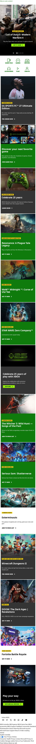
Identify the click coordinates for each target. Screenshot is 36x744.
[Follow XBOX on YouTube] (26, 720)
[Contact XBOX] (3, 720)
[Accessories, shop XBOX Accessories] (9, 68)
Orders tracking (24, 730)
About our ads (12, 743)
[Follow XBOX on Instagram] (14, 720)
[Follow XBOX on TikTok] (22, 720)
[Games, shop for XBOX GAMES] (18, 60)
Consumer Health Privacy (7, 739)
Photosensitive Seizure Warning (9, 728)
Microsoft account (25, 728)
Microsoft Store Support (7, 730)
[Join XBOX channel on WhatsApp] (18, 720)
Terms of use (19, 741)
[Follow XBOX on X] (10, 720)
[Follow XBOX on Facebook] (7, 720)
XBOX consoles (4, 724)
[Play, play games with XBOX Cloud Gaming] (18, 68)
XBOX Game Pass (22, 724)
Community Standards (29, 726)
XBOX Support (11, 726)
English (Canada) (5, 735)
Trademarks (26, 741)
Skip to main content (6, 1)
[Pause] (13, 53)
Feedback (19, 726)
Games (2, 732)
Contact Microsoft (21, 739)
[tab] (17, 53)
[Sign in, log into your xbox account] (27, 68)
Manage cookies (10, 741)
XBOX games (13, 724)
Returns (17, 730)
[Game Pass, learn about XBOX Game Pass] (9, 60)
